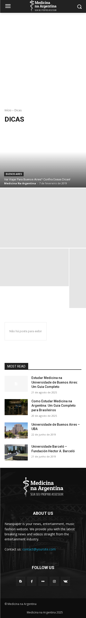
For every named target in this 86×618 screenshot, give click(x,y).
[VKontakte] (65, 581)
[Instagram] (54, 581)
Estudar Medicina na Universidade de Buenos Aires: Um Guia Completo (54, 382)
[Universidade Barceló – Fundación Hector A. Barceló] (16, 452)
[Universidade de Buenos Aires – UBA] (16, 430)
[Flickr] (43, 581)
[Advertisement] (43, 58)
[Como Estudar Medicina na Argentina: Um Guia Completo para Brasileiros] (16, 407)
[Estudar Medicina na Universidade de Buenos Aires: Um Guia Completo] (16, 384)
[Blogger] (20, 581)
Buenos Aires (14, 174)
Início (8, 110)
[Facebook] (31, 581)
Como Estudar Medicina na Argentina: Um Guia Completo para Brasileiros (53, 405)
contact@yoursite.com (39, 549)
